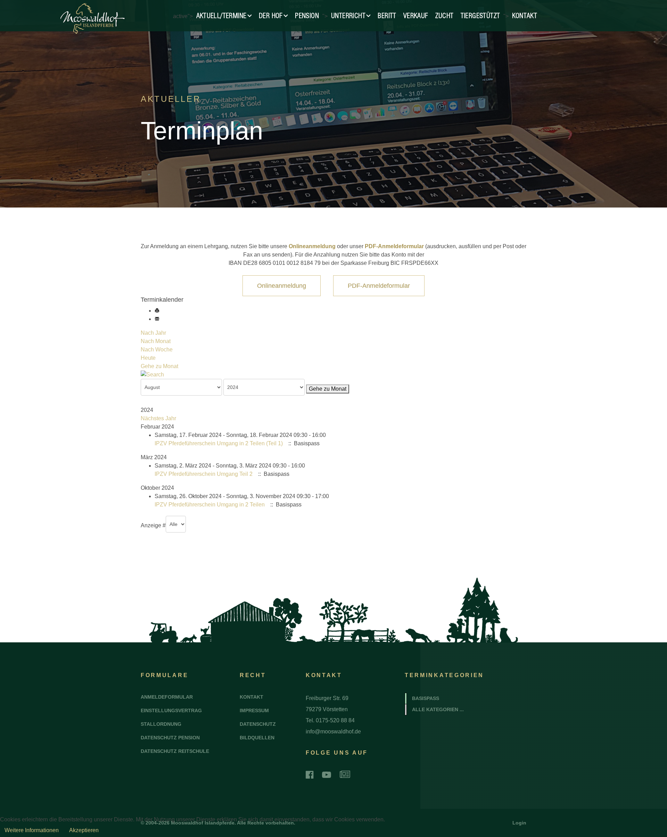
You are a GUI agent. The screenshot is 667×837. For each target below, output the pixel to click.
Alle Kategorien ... (438, 709)
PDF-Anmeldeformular (394, 246)
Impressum (254, 710)
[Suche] (333, 375)
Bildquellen (257, 737)
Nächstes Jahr (158, 418)
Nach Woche (157, 349)
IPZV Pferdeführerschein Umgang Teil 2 (204, 474)
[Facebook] (309, 774)
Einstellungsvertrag (171, 710)
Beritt (387, 15)
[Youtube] (326, 774)
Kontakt (524, 15)
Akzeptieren (84, 830)
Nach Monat (156, 341)
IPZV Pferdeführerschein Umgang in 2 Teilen (210, 504)
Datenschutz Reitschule (175, 751)
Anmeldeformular (167, 697)
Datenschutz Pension (170, 737)
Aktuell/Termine (221, 15)
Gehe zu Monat (159, 366)
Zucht (444, 15)
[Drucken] (157, 311)
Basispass (425, 698)
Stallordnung (161, 724)
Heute (148, 358)
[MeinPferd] (345, 774)
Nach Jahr (153, 333)
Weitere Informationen (32, 830)
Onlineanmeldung (313, 246)
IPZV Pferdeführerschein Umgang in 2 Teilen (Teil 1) (219, 443)
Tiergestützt (480, 15)
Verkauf (415, 15)
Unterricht (348, 15)
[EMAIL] (157, 319)
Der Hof (271, 15)
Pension (307, 15)
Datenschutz (258, 724)
